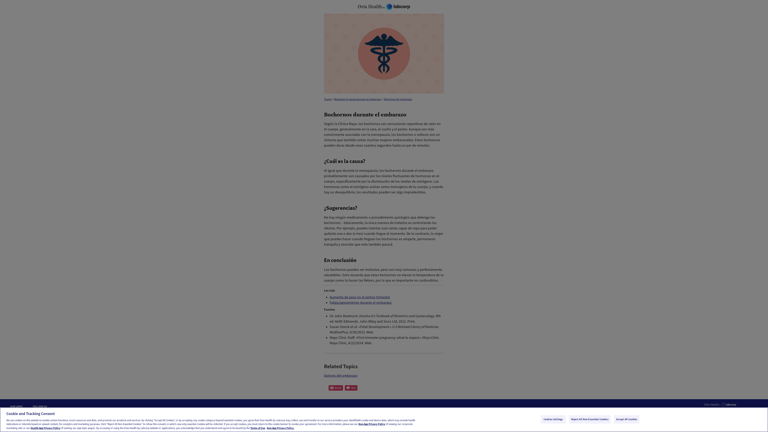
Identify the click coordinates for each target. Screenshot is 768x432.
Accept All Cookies (626, 419)
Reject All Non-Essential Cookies (590, 419)
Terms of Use (257, 428)
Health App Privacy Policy (45, 428)
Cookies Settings (553, 419)
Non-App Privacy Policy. (280, 428)
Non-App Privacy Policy (371, 424)
